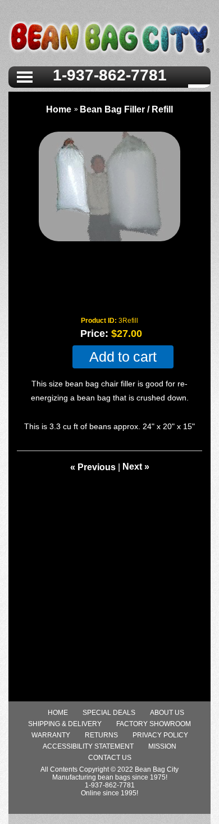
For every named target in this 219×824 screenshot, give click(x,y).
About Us (167, 713)
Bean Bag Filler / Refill (126, 109)
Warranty (50, 735)
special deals (109, 713)
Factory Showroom (153, 724)
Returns (101, 735)
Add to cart (123, 357)
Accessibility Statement (88, 746)
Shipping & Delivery (65, 724)
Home (58, 109)
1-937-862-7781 (110, 75)
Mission (162, 746)
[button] (25, 76)
